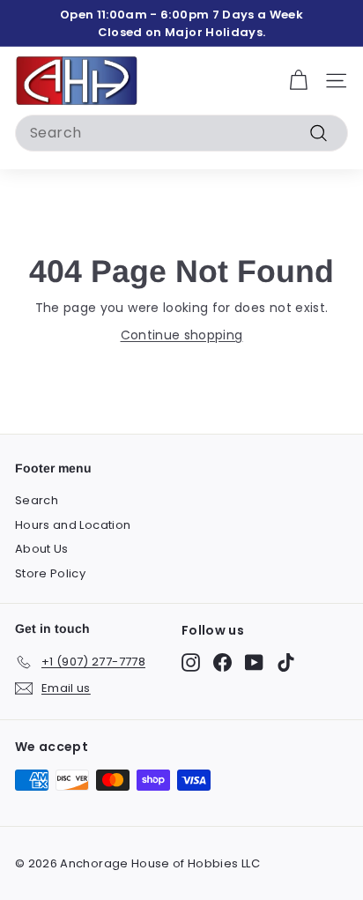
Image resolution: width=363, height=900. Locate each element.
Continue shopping (182, 335)
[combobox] (181, 133)
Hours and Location (72, 525)
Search (36, 500)
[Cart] (298, 81)
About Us (42, 548)
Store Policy (50, 573)
